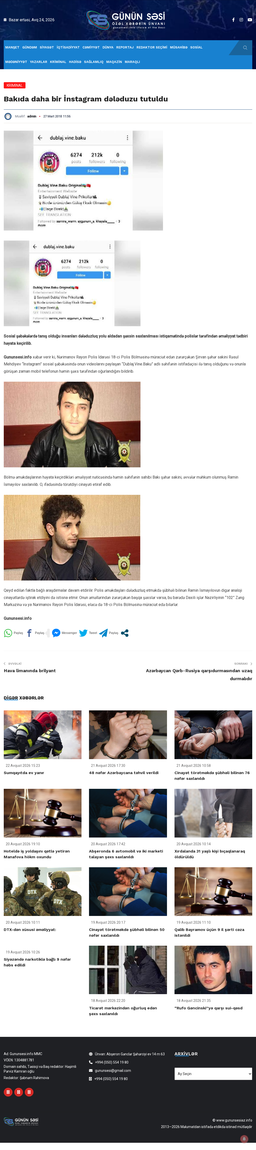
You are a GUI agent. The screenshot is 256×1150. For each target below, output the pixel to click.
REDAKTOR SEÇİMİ (151, 47)
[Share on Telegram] (108, 633)
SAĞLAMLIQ (94, 62)
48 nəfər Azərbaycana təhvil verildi (123, 772)
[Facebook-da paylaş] (34, 633)
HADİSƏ (75, 62)
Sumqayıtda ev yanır (24, 772)
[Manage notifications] (244, 1139)
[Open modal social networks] (124, 633)
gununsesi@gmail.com (113, 1071)
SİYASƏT (47, 47)
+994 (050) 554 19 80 (111, 1062)
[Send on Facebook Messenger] (64, 633)
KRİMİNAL (58, 62)
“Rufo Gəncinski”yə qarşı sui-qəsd (208, 1008)
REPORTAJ (125, 47)
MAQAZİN (114, 62)
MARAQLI (132, 62)
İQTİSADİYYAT (68, 47)
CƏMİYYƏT (91, 47)
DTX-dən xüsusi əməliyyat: (30, 929)
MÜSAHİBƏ (179, 47)
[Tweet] (88, 633)
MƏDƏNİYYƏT (16, 62)
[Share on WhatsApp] (13, 633)
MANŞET (12, 47)
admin (31, 116)
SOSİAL (196, 47)
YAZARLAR (38, 62)
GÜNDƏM (29, 47)
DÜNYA (108, 47)
